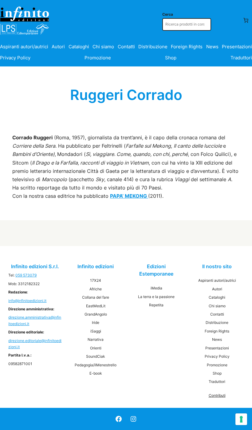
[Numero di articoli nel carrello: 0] (246, 20)
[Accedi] (233, 20)
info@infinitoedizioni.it (27, 300)
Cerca (167, 14)
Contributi (217, 395)
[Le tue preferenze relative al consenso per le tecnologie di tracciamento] (241, 419)
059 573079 (26, 275)
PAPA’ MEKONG (129, 196)
